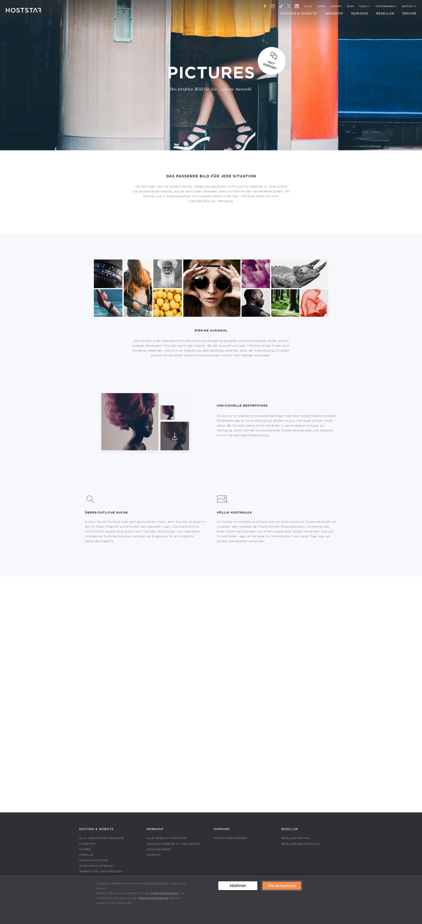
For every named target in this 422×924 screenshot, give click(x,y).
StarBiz (85, 849)
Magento (154, 855)
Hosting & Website (96, 829)
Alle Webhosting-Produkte (101, 838)
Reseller (289, 829)
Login (321, 6)
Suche (308, 6)
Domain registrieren (230, 838)
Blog (350, 6)
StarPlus (86, 855)
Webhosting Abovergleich (101, 871)
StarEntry (87, 844)
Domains (222, 829)
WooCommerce (159, 849)
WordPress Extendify (97, 866)
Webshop (155, 829)
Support (336, 6)
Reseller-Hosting (295, 838)
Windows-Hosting (93, 860)
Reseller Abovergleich (300, 844)
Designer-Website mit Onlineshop (174, 844)
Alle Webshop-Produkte (167, 838)
